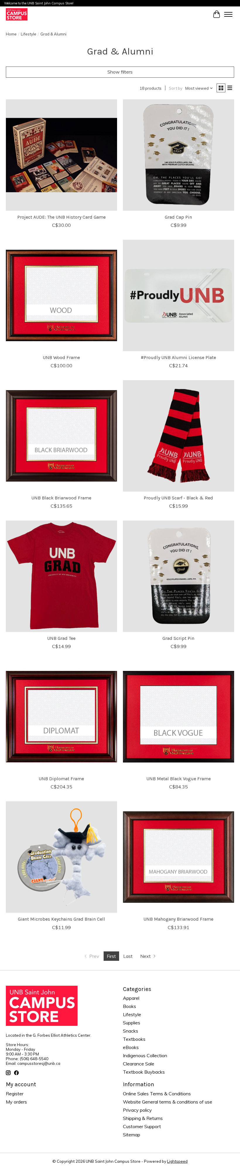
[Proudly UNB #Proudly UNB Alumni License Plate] (178, 295)
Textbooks (134, 1039)
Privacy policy (137, 1110)
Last (128, 956)
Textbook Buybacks (144, 1072)
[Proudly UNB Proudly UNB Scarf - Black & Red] (178, 436)
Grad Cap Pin (178, 217)
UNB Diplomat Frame (61, 778)
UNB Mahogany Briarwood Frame (178, 919)
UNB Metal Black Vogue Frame (178, 778)
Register (14, 1093)
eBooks (131, 1047)
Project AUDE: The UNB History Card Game (61, 217)
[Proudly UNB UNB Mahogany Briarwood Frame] (178, 857)
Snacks (130, 1031)
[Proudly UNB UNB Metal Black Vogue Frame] (178, 716)
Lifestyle (28, 34)
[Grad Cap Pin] (178, 155)
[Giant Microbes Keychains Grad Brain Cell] (61, 857)
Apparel (131, 998)
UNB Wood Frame (61, 357)
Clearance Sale (138, 1064)
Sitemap (131, 1135)
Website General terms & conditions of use (167, 1102)
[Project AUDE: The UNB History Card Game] (61, 155)
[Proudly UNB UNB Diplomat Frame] (61, 716)
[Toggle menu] (228, 14)
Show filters (120, 72)
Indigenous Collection (145, 1055)
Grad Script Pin (178, 638)
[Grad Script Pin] (178, 576)
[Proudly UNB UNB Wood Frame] (61, 295)
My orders (16, 1102)
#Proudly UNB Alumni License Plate (178, 357)
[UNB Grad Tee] (61, 576)
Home (11, 34)
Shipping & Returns (143, 1118)
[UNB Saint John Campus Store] (17, 14)
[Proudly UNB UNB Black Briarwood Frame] (61, 436)
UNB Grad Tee (61, 638)
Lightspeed (177, 1161)
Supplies (131, 1023)
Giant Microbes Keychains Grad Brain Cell (61, 919)
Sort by (175, 88)
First (111, 956)
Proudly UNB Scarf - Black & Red (178, 498)
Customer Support (142, 1126)
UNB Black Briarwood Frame (61, 498)
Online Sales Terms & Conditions (157, 1093)
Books (129, 1006)
